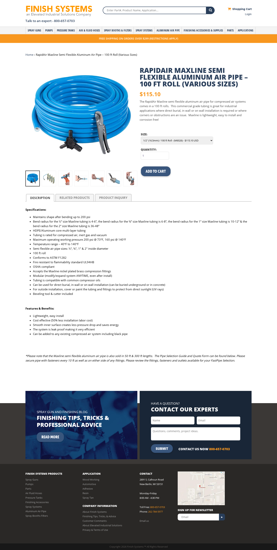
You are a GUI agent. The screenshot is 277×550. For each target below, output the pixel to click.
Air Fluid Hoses (33, 493)
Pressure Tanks (66, 30)
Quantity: (149, 149)
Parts (230, 30)
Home (29, 54)
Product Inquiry (113, 198)
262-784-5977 (155, 511)
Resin (86, 493)
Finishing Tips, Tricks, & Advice (99, 516)
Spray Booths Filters (36, 515)
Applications (245, 30)
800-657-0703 (64, 21)
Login (248, 14)
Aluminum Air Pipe (168, 30)
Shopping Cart (242, 9)
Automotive (89, 484)
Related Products (75, 198)
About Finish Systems (95, 511)
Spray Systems (144, 30)
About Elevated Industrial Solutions (102, 525)
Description (40, 198)
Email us (144, 521)
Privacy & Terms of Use (95, 530)
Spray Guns (34, 30)
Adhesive (88, 488)
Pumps (49, 30)
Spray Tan (88, 497)
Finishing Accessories (37, 502)
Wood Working (91, 479)
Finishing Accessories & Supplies (203, 30)
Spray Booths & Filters (118, 30)
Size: (144, 134)
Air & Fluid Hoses (89, 30)
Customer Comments (95, 521)
